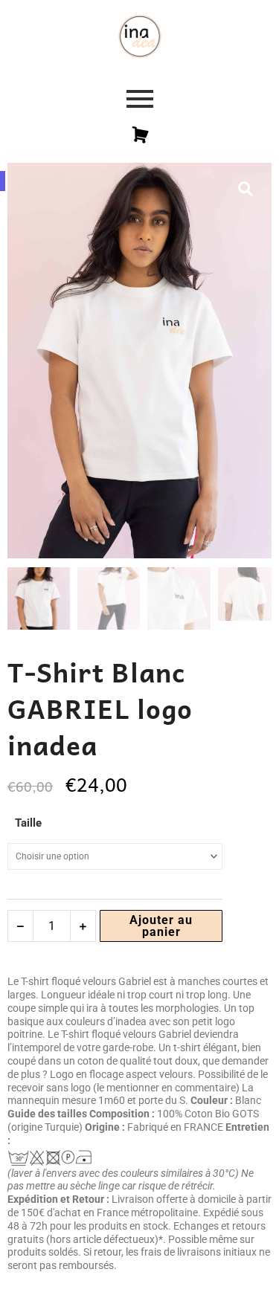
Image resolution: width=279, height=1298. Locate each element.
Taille (28, 823)
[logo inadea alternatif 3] (140, 36)
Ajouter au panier (161, 926)
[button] (245, 188)
